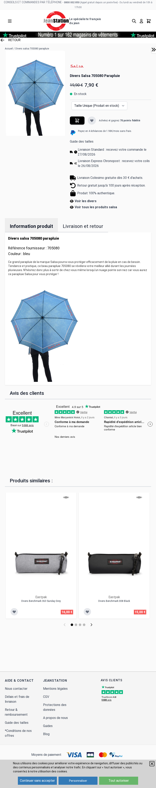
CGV (46, 697)
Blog (46, 734)
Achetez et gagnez (119, 120)
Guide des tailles (81, 141)
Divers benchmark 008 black (114, 601)
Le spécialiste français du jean (85, 21)
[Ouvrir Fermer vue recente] (153, 49)
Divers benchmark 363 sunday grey (41, 601)
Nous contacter (16, 689)
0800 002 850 (71, 2)
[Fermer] (152, 763)
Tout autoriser (118, 781)
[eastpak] (66, 497)
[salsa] (77, 67)
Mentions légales (55, 689)
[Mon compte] (141, 21)
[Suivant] (91, 625)
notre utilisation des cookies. (49, 771)
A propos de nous (55, 718)
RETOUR (14, 40)
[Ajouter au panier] (77, 120)
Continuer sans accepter (37, 781)
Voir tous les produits (96, 207)
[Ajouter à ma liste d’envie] (92, 120)
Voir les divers (85, 201)
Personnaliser (78, 780)
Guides (48, 726)
